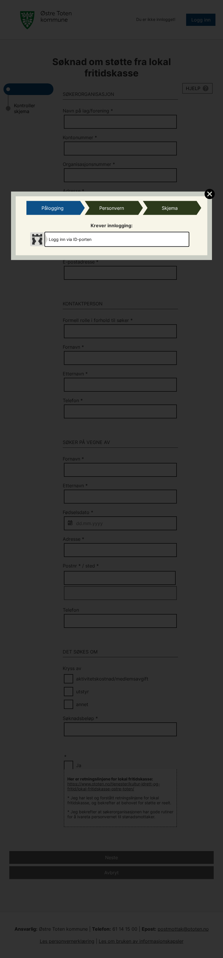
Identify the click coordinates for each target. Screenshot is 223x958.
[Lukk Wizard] (209, 193)
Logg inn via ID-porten (70, 239)
